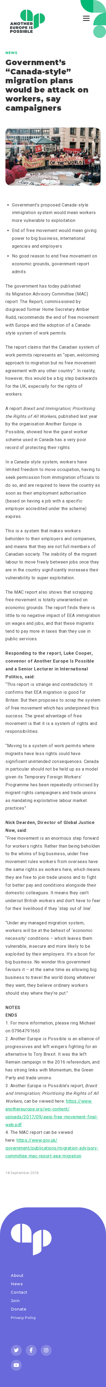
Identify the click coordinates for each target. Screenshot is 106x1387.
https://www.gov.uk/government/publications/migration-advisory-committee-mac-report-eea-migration (52, 1148)
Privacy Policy (23, 1318)
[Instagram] (46, 1350)
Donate (18, 1309)
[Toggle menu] (86, 18)
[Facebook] (31, 1350)
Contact (19, 1292)
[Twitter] (16, 1350)
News (11, 53)
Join (15, 1300)
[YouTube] (16, 1365)
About (17, 1275)
